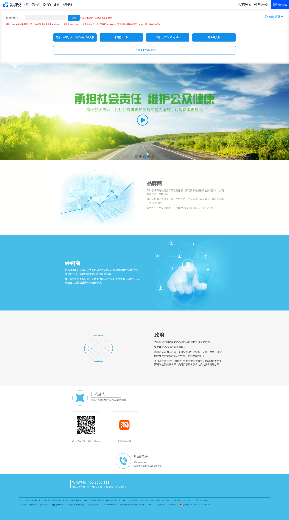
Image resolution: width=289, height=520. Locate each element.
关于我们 (67, 4)
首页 (26, 4)
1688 (85, 500)
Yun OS (125, 500)
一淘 (141, 500)
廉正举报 (43, 505)
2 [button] (140, 157)
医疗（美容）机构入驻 (168, 37)
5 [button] (152, 157)
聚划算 (47, 500)
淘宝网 (34, 500)
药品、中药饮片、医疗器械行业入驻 (75, 37)
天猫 (40, 500)
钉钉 (189, 500)
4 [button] (148, 157)
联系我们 (22, 505)
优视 (158, 500)
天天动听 (176, 500)
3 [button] (144, 157)
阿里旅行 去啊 (103, 500)
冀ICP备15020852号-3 (167, 505)
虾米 (169, 500)
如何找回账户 (276, 16)
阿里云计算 (115, 500)
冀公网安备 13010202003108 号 (196, 505)
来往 (184, 500)
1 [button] (136, 157)
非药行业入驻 (121, 37)
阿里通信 (133, 500)
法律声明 (33, 505)
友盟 (163, 500)
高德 (152, 500)
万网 (147, 500)
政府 (56, 4)
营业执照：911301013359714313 (102, 505)
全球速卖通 (56, 500)
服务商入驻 (214, 37)
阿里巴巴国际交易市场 (72, 500)
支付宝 (196, 500)
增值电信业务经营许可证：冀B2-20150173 (137, 505)
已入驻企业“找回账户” (144, 50)
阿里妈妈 (92, 500)
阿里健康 (204, 500)
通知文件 (153, 24)
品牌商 (36, 4)
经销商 (47, 4)
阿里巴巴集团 (24, 500)
